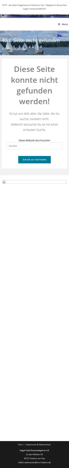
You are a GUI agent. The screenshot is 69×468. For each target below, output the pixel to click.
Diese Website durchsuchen (34, 140)
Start (20, 444)
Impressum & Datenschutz (38, 444)
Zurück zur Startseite (34, 159)
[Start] (3, 48)
